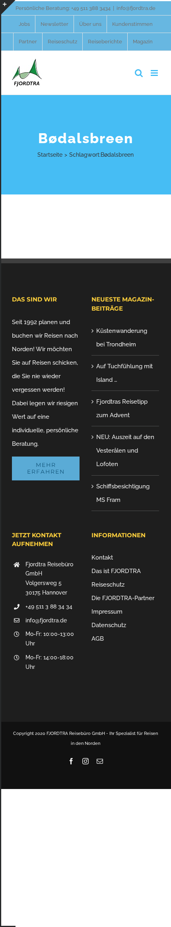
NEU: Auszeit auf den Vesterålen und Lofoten (125, 450)
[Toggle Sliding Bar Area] (8, 7)
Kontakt (102, 557)
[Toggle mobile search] (139, 73)
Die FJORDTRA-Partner (122, 598)
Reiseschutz (107, 584)
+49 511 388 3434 (91, 8)
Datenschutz (108, 625)
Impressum (106, 611)
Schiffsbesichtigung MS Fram (123, 493)
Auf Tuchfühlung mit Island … (124, 373)
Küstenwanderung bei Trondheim (121, 337)
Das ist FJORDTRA (116, 571)
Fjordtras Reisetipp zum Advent (122, 408)
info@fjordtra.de (136, 8)
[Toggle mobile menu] (155, 73)
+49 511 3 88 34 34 (48, 606)
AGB (97, 638)
